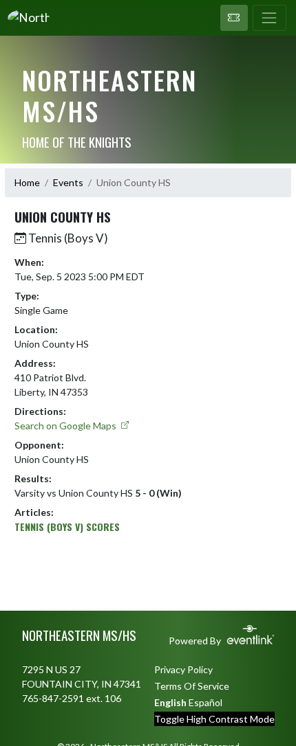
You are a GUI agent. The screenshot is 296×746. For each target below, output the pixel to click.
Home (27, 182)
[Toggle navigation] (269, 18)
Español (205, 702)
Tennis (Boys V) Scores (67, 526)
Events (68, 182)
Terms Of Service (191, 686)
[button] (234, 18)
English (170, 702)
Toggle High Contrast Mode (214, 719)
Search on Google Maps (66, 425)
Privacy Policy (183, 669)
